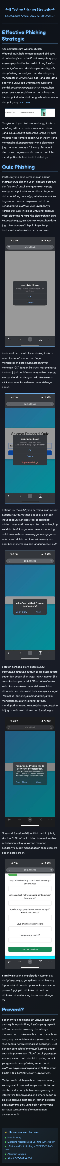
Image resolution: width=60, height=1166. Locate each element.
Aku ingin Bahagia (17, 1154)
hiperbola (24, 102)
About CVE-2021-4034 (20, 1158)
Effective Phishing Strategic (30, 9)
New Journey (14, 1137)
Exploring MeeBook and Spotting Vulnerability (31, 1141)
